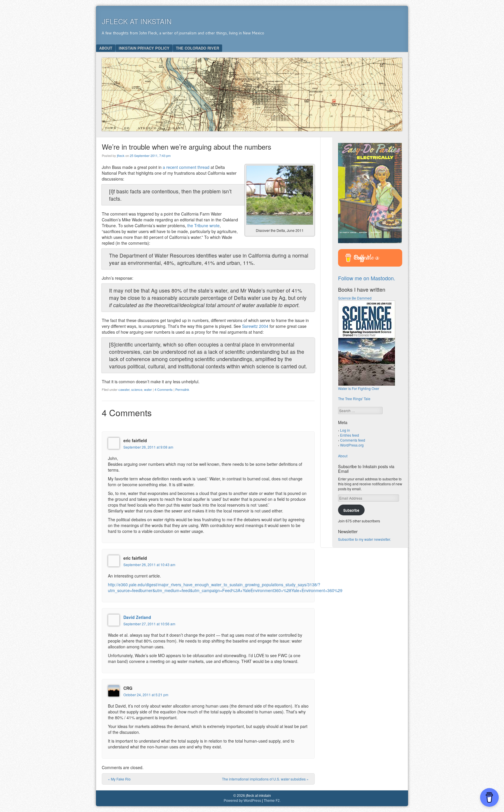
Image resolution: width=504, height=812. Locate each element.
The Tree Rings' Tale (354, 398)
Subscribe (351, 510)
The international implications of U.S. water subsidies (265, 778)
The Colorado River (197, 48)
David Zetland (137, 617)
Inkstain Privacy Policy (144, 48)
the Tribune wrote (203, 225)
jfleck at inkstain (137, 21)
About (105, 48)
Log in (345, 430)
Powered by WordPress (242, 801)
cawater (124, 389)
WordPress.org (352, 444)
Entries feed (349, 435)
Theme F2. (272, 801)
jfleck (121, 155)
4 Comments (164, 389)
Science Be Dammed (355, 297)
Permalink (182, 389)
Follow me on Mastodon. (366, 278)
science (136, 389)
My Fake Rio (119, 778)
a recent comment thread (186, 167)
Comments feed (352, 440)
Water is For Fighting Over (358, 388)
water (148, 389)
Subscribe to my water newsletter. (364, 539)
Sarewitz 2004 (255, 326)
